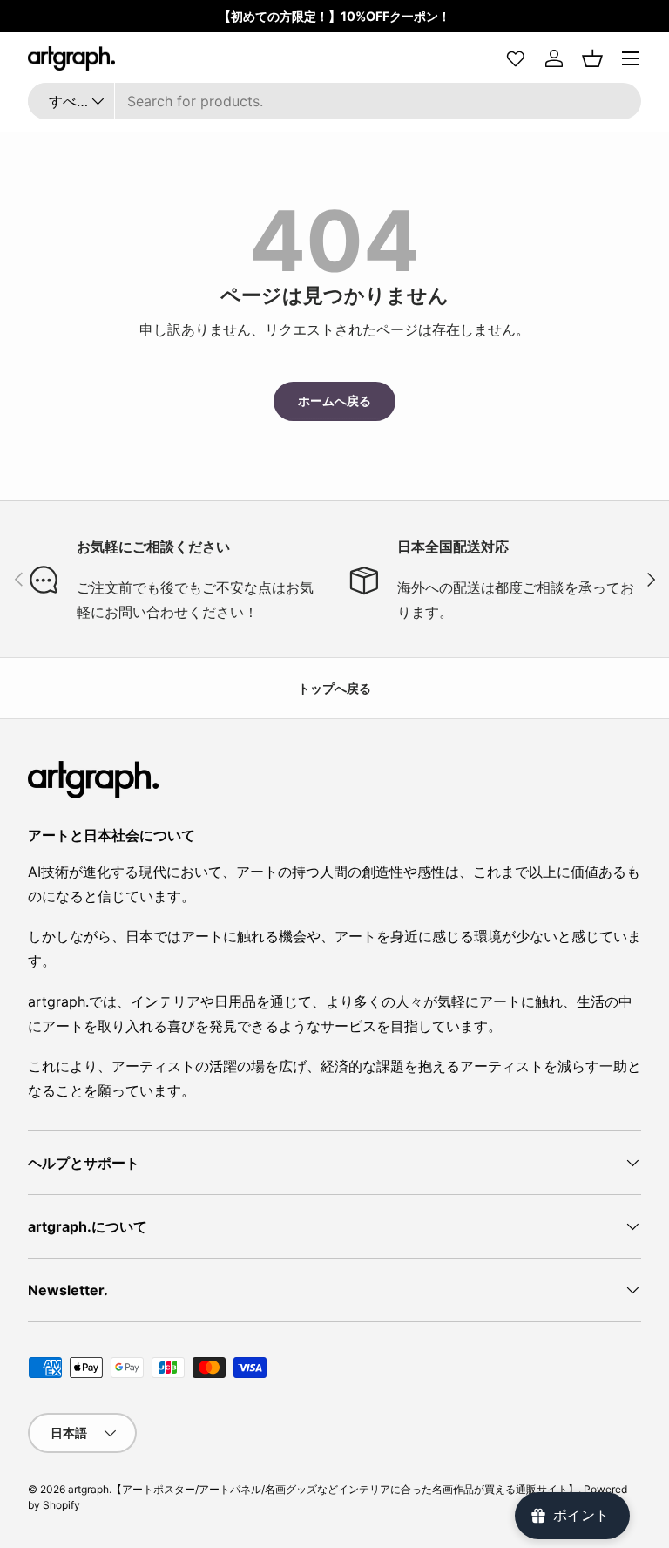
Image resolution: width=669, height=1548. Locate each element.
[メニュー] (631, 58)
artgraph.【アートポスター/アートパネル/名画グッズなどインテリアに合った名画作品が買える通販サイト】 (323, 1489)
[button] (592, 58)
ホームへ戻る (334, 400)
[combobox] (334, 101)
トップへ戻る (334, 688)
